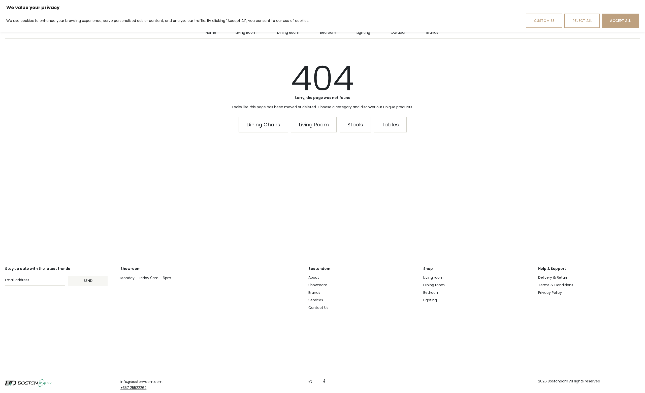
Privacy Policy (550, 292)
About (313, 277)
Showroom (317, 285)
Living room (433, 277)
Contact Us (318, 307)
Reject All (582, 20)
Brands (314, 292)
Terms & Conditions (555, 285)
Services (315, 300)
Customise (544, 20)
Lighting (430, 300)
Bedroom (431, 292)
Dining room (434, 285)
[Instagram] (310, 381)
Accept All (620, 20)
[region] (322, 16)
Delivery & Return (553, 277)
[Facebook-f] (324, 381)
